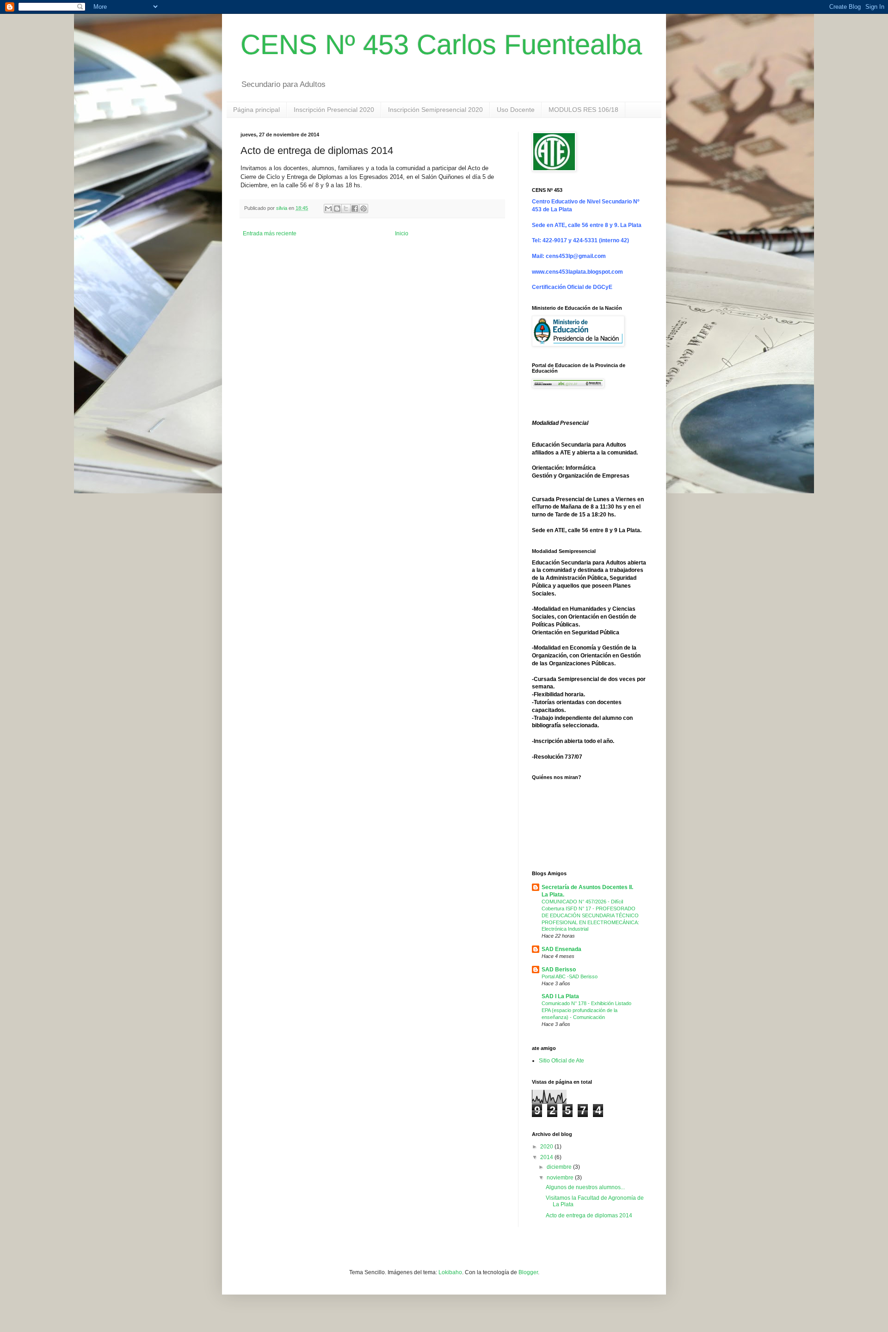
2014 (547, 1157)
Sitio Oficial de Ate (561, 1060)
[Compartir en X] (346, 208)
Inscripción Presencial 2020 (334, 109)
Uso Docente (516, 109)
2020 (547, 1146)
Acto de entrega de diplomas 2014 (589, 1215)
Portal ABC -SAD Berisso (570, 976)
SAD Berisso (559, 969)
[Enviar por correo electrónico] (328, 208)
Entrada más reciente (269, 233)
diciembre (560, 1167)
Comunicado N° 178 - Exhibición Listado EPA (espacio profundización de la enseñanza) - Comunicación (586, 1010)
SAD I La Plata (560, 996)
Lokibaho (450, 1272)
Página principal (256, 109)
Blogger (528, 1272)
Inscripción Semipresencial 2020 (435, 109)
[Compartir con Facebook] (354, 208)
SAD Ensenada (561, 949)
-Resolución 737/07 (557, 757)
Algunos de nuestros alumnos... (585, 1187)
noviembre (561, 1177)
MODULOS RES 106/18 (583, 109)
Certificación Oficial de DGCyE (572, 287)
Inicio (401, 233)
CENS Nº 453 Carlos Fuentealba (441, 44)
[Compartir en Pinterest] (363, 208)
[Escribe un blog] (337, 208)
